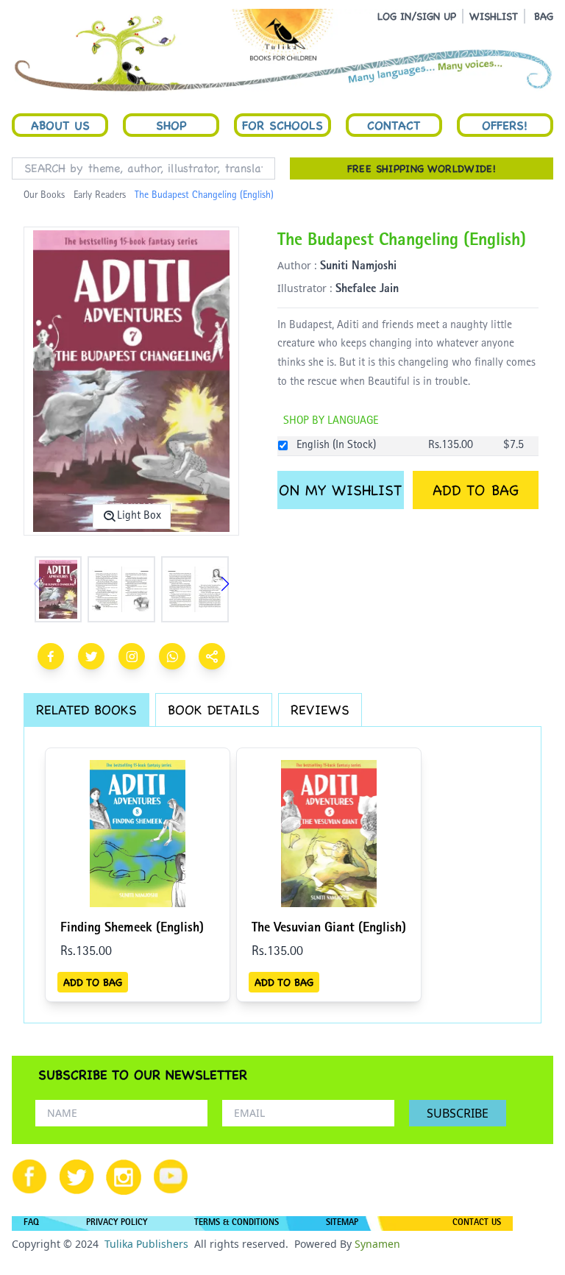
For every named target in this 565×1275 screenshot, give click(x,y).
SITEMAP (342, 1223)
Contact (393, 125)
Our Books (44, 196)
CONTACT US (476, 1223)
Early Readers (100, 196)
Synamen (377, 1244)
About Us (60, 125)
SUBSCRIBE (457, 1113)
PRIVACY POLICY (116, 1223)
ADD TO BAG (476, 490)
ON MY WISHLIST (340, 490)
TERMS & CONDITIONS (236, 1223)
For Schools (282, 125)
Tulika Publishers (146, 1244)
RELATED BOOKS (86, 709)
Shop (171, 125)
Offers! (504, 125)
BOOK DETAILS (214, 709)
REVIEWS (320, 709)
